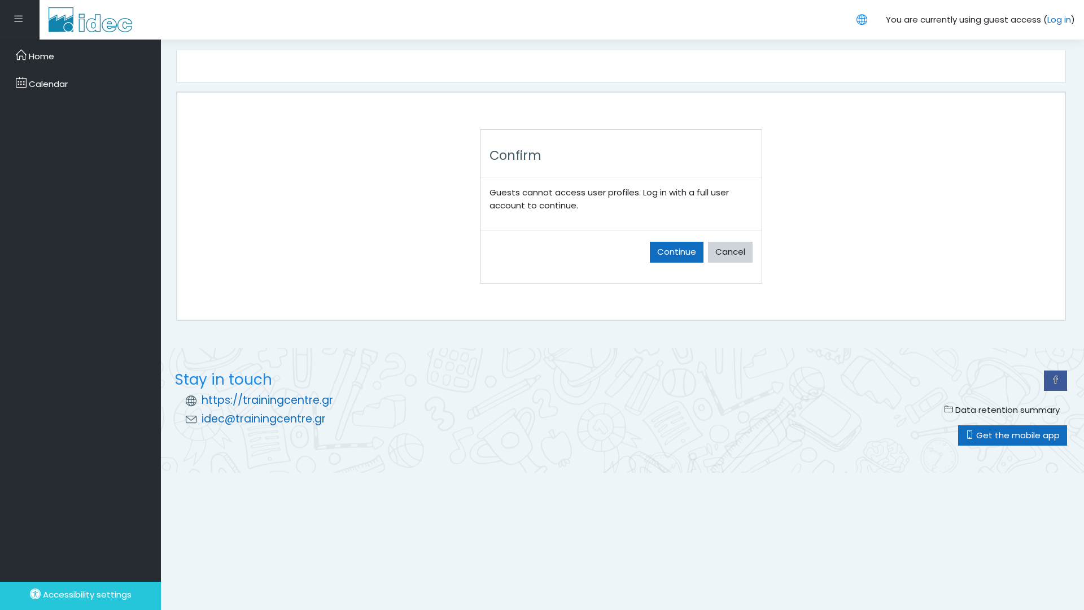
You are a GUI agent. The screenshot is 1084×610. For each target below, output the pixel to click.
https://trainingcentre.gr (267, 400)
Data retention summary (1006, 410)
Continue (676, 252)
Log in (1059, 19)
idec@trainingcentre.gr (264, 418)
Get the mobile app (1017, 435)
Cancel (730, 252)
